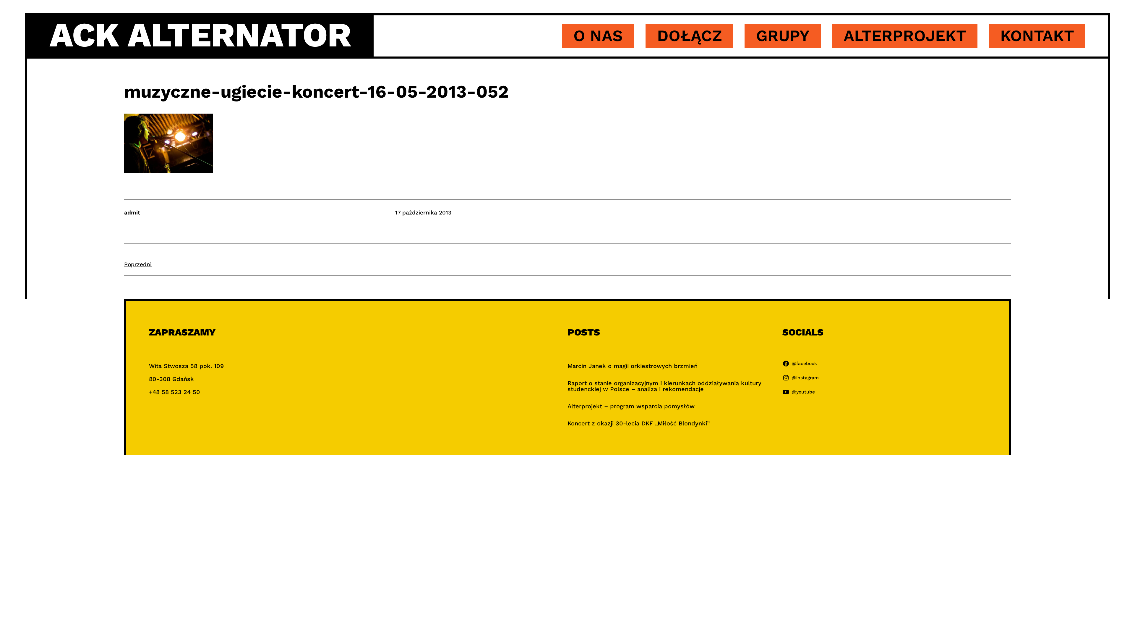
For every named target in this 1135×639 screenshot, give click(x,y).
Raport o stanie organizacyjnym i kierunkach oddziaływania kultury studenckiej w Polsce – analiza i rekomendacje (664, 386)
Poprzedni (138, 264)
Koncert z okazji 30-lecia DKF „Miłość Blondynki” (639, 423)
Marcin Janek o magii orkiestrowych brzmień (633, 366)
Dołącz (689, 35)
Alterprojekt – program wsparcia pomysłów (631, 406)
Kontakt (1037, 35)
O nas (598, 35)
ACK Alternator (200, 35)
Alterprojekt (905, 35)
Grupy (783, 35)
